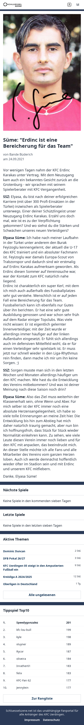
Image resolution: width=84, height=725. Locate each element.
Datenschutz (51, 720)
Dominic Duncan (14, 551)
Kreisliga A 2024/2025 (17, 577)
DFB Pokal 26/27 (14, 558)
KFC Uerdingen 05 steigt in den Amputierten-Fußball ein (33, 567)
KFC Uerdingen (54, 714)
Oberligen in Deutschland (20, 584)
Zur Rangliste (42, 698)
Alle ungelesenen (42, 595)
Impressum (32, 720)
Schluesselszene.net (19, 710)
